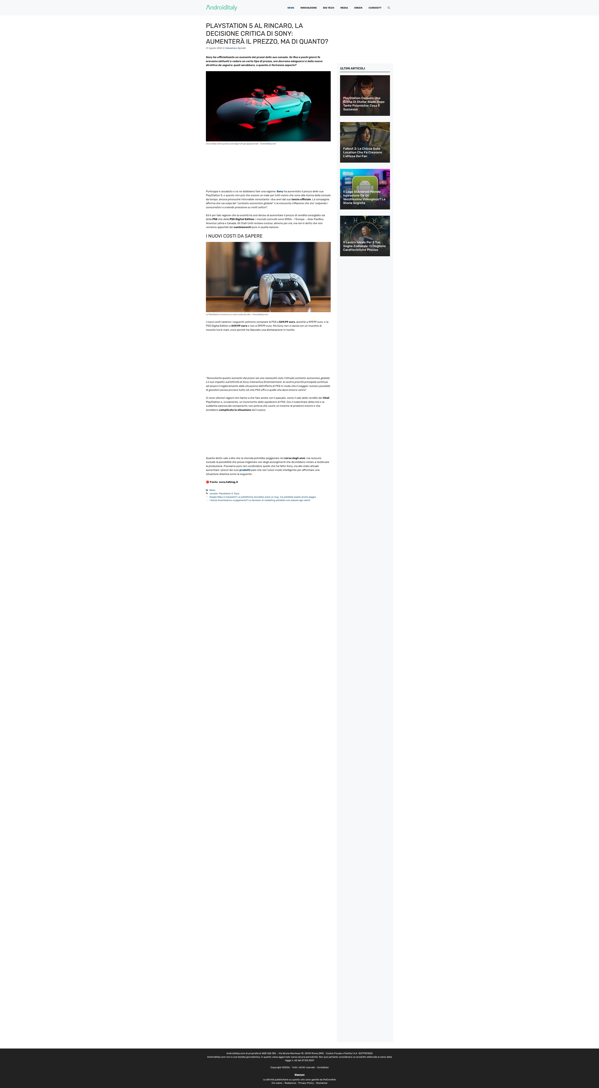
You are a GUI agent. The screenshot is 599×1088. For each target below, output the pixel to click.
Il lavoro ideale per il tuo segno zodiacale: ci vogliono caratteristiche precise (364, 246)
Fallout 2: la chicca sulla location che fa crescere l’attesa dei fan (362, 152)
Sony (236, 493)
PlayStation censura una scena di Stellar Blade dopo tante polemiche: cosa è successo (364, 103)
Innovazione (308, 7)
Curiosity (375, 7)
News (290, 7)
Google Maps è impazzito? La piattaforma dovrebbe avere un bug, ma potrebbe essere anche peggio (262, 497)
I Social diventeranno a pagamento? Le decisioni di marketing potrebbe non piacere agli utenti (259, 500)
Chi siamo (277, 1083)
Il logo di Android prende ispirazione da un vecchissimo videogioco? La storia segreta (364, 197)
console (213, 493)
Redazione (290, 1083)
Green (358, 7)
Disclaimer (322, 1083)
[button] (389, 7)
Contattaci (323, 1067)
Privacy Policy (306, 1083)
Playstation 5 (226, 493)
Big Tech (328, 7)
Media (344, 7)
